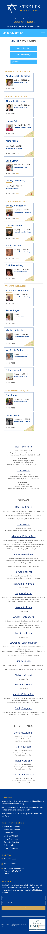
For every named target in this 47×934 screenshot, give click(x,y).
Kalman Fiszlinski (23, 572)
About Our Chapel (10, 836)
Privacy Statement (11, 848)
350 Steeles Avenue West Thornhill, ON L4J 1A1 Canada (14, 871)
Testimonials (8, 845)
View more (10, 89)
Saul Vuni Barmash (23, 774)
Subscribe (23, 908)
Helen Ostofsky (23, 761)
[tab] (15, 41)
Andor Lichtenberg (23, 617)
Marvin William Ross (23, 694)
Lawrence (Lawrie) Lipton (23, 643)
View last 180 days (24, 55)
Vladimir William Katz (24, 536)
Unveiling (32, 41)
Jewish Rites (8, 833)
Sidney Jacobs (23, 661)
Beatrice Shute (23, 446)
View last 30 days (23, 48)
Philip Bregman (23, 708)
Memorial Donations (11, 842)
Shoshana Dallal (23, 684)
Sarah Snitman (23, 607)
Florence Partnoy (23, 554)
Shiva (23, 41)
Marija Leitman (23, 633)
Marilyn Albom (23, 747)
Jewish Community (10, 839)
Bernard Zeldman (23, 733)
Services (14, 41)
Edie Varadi (23, 470)
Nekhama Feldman (23, 584)
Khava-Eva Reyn (23, 675)
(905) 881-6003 (23, 22)
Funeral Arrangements (12, 830)
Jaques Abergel (23, 593)
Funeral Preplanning (11, 827)
